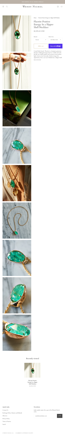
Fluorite (37, 39)
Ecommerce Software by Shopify (24, 433)
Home (35, 18)
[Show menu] (4, 6)
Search (4, 424)
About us (5, 416)
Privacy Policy (6, 418)
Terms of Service (7, 421)
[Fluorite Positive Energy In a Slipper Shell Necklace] (32, 370)
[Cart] (61, 6)
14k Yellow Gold (54, 39)
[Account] (58, 6)
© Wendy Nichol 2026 (8, 433)
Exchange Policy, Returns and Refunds (12, 413)
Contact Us (5, 410)
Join (59, 415)
